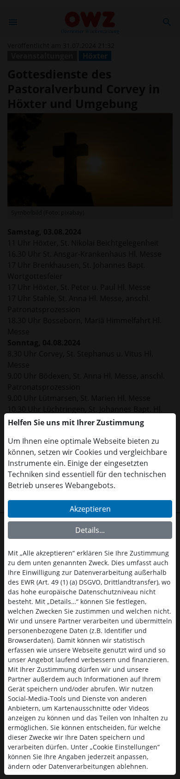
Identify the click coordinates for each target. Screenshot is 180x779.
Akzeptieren (90, 509)
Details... (90, 530)
